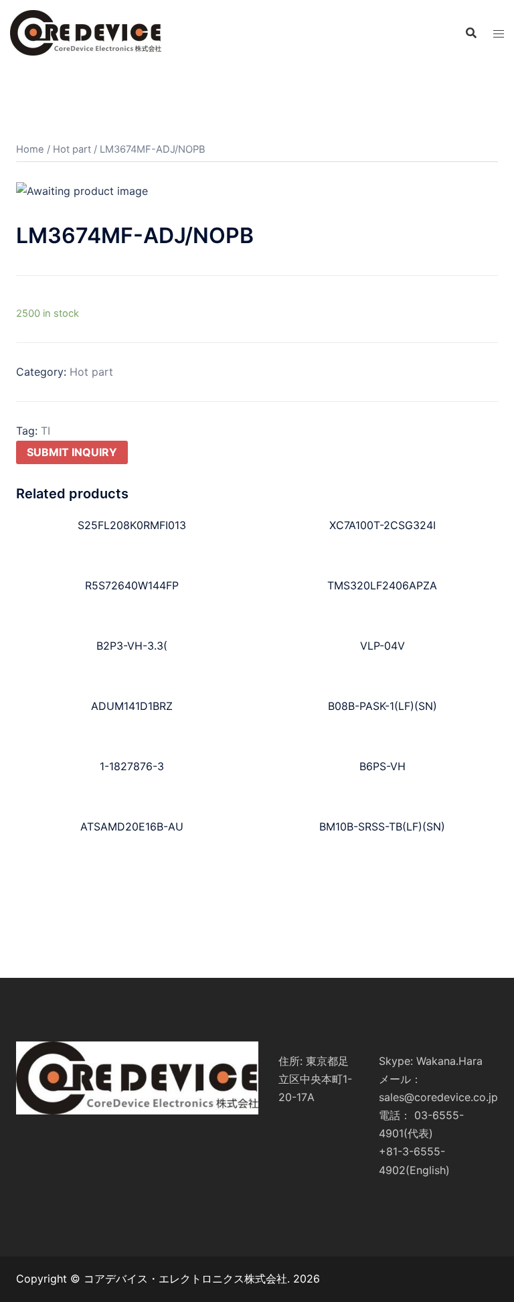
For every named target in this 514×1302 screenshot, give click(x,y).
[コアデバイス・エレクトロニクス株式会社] (85, 32)
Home (30, 149)
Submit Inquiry (72, 452)
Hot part (72, 149)
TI (45, 430)
